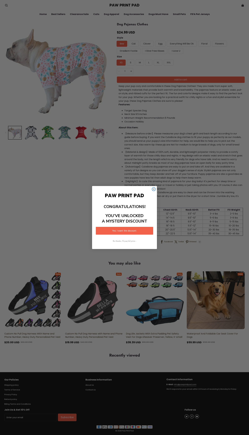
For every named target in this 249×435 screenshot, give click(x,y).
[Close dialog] (153, 189)
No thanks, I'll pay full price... (124, 241)
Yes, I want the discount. (124, 230)
